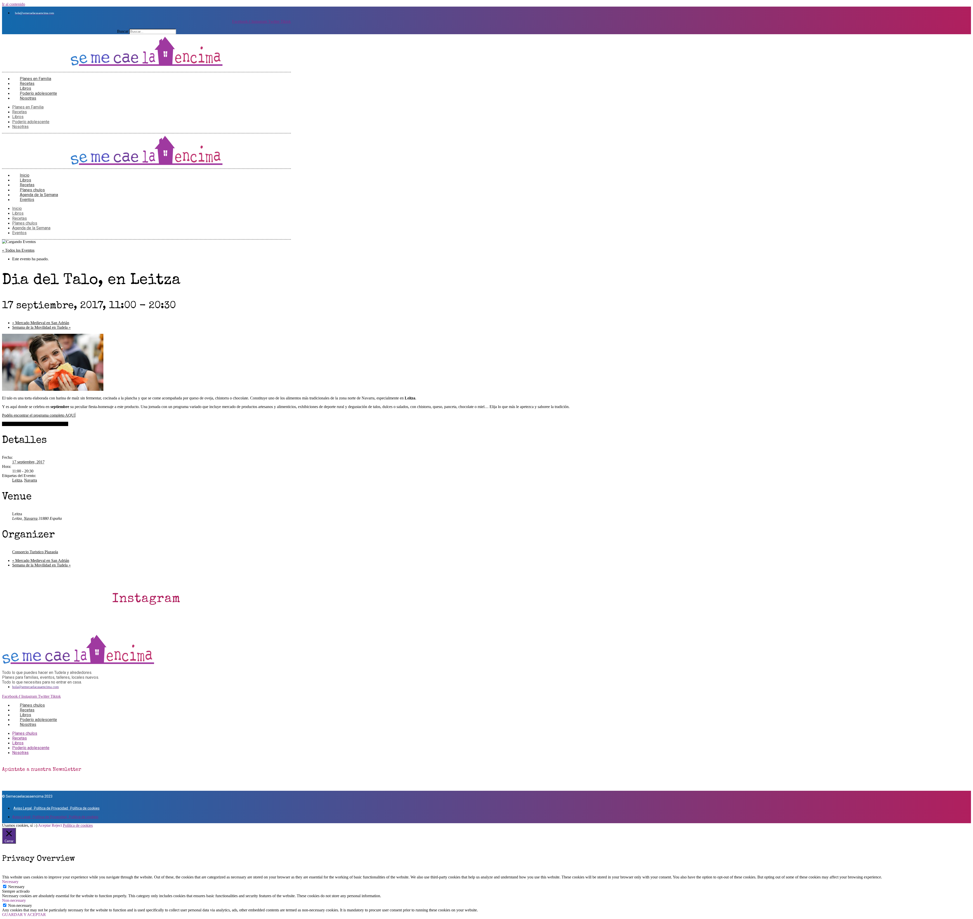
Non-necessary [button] (14, 900)
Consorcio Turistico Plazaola (35, 552)
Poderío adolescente (30, 121)
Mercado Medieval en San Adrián (40, 323)
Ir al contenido (13, 4)
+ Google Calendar (17, 424)
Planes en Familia (28, 107)
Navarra (30, 480)
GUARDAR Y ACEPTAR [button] (24, 914)
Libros (18, 116)
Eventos (27, 199)
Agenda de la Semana (31, 228)
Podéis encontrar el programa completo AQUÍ (39, 415)
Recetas (19, 111)
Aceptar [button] (44, 825)
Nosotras (28, 98)
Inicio (17, 208)
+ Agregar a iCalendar (50, 424)
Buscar (122, 31)
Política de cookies (78, 825)
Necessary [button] (10, 881)
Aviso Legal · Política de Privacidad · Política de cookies (56, 808)
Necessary (16, 887)
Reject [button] (57, 825)
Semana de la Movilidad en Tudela (41, 327)
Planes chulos (24, 223)
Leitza (17, 480)
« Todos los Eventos (18, 250)
